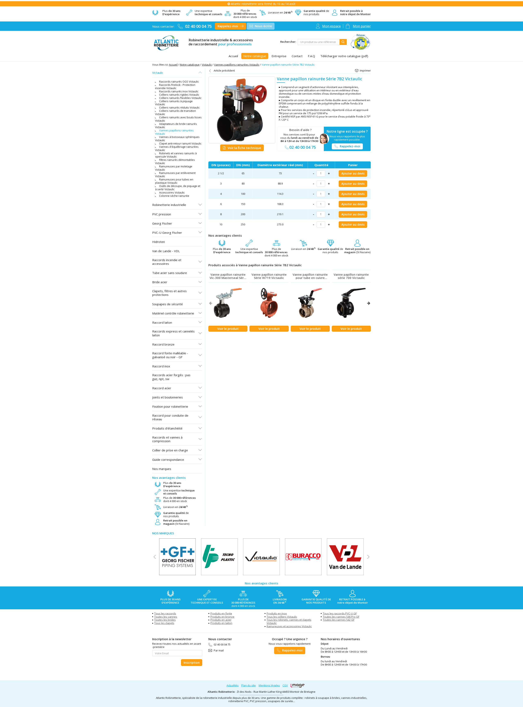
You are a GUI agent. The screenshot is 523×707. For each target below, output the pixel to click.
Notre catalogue (190, 64)
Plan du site (248, 685)
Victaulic (207, 64)
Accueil (173, 64)
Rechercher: (288, 42)
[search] (319, 42)
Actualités (233, 685)
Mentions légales (269, 685)
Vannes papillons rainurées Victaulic (236, 64)
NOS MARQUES (163, 533)
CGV (285, 685)
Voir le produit (228, 329)
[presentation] (210, 303)
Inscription (192, 662)
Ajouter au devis (352, 173)
